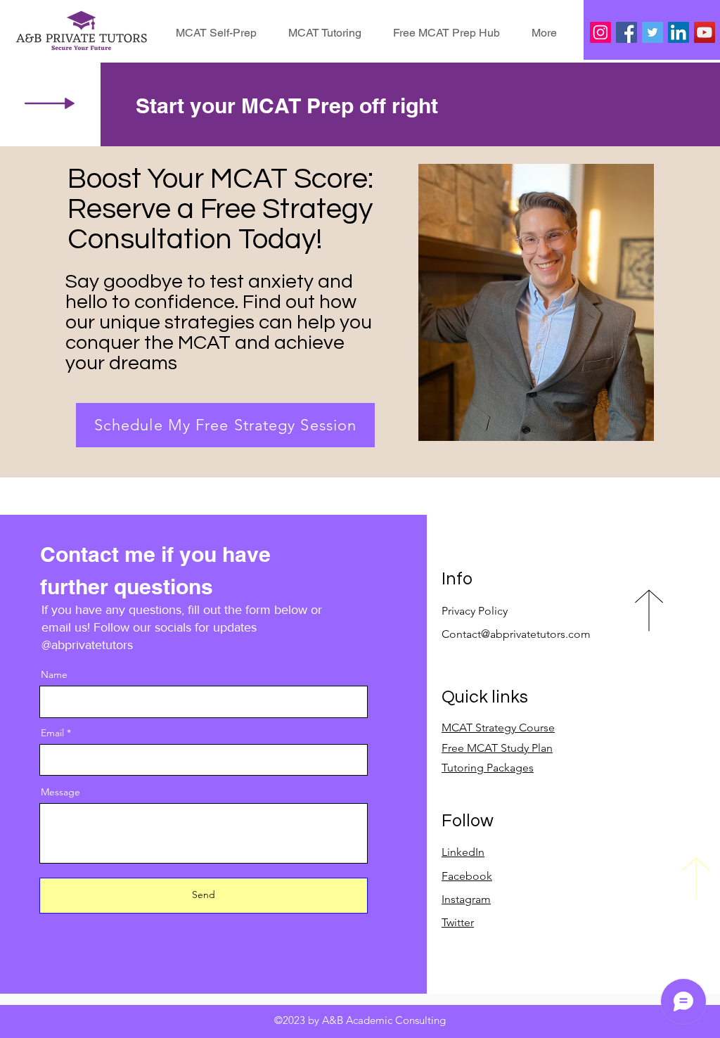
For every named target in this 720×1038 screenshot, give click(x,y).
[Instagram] (600, 32)
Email (52, 733)
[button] (544, 33)
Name (54, 674)
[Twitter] (652, 32)
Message (60, 792)
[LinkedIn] (678, 32)
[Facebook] (626, 32)
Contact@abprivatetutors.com (516, 634)
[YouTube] (704, 32)
